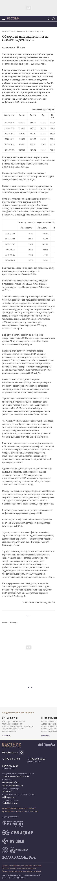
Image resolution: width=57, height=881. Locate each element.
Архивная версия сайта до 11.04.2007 (18, 808)
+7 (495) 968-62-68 (36, 760)
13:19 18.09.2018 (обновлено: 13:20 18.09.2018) (20, 31)
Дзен (22, 47)
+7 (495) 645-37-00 (11, 759)
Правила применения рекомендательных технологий (21, 871)
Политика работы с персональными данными (19, 868)
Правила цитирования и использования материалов (21, 865)
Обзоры (13, 623)
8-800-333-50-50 (10, 767)
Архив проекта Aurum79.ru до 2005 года (20, 811)
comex (5, 623)
